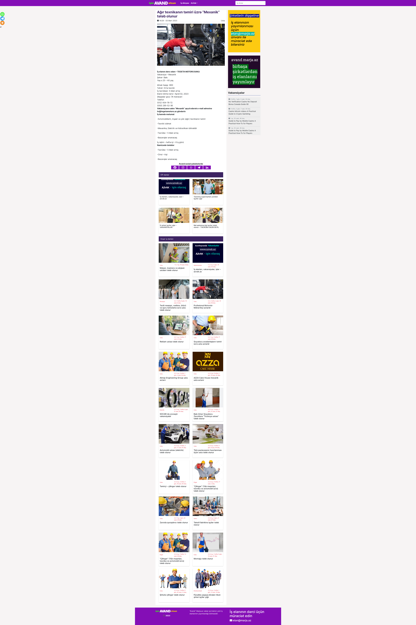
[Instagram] (183, 167)
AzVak (193, 3)
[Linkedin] (207, 167)
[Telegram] (199, 167)
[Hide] (1, 27)
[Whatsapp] (191, 167)
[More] (2, 23)
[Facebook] (175, 167)
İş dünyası (185, 3)
